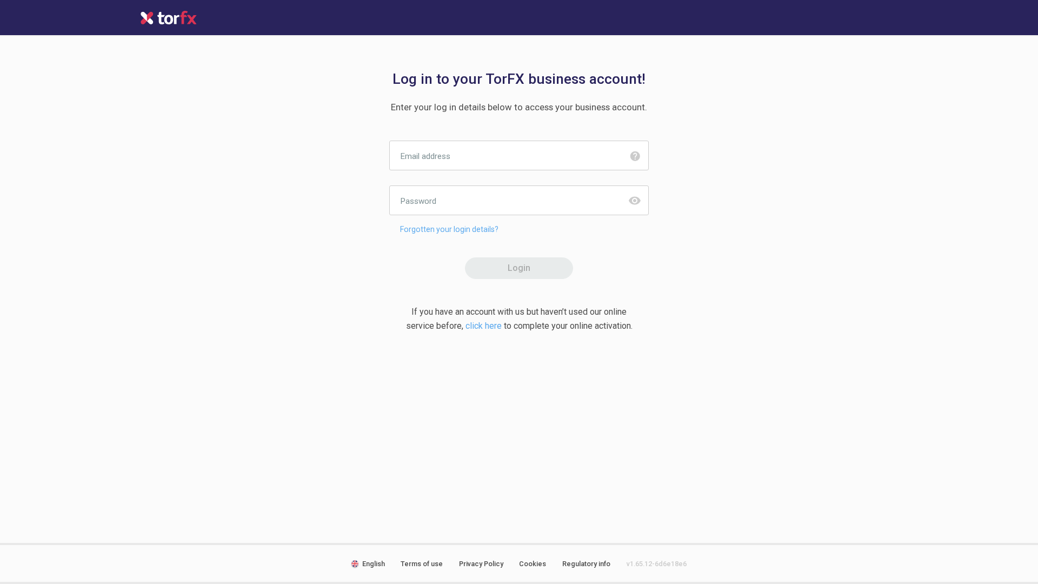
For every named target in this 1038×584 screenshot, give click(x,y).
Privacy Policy (481, 564)
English (373, 564)
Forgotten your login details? (449, 229)
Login (519, 268)
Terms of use (422, 564)
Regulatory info (586, 564)
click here (483, 326)
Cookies (532, 564)
